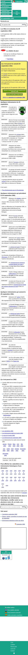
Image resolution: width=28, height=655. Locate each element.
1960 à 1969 (2, 479)
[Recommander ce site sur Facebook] (3, 559)
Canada (5, 73)
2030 (7, 485)
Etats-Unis (16, 361)
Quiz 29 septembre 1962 (16, 13)
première (10, 350)
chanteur (18, 198)
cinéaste (18, 134)
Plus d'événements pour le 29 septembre (13, 190)
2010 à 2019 (23, 479)
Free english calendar (13, 610)
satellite (5, 75)
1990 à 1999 (15, 479)
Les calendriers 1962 (7, 431)
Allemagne (4, 257)
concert (4, 181)
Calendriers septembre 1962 (9, 514)
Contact (13, 650)
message (24, 492)
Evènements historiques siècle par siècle (13, 520)
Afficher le (14, 97)
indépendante (7, 415)
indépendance (12, 273)
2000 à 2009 (19, 479)
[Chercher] (25, 24)
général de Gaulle (15, 247)
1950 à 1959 (23, 472)
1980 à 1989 (11, 479)
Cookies (13, 644)
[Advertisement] (19, 6)
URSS (8, 361)
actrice (18, 237)
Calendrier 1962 (20, 524)
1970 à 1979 (7, 479)
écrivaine (16, 162)
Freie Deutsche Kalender (14, 612)
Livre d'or (13, 648)
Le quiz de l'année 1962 (8, 435)
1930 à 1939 (15, 472)
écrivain (16, 215)
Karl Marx (10, 59)
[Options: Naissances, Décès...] (23, 24)
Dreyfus (20, 123)
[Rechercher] (26, 1)
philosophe (17, 332)
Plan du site (14, 646)
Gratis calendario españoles (14, 615)
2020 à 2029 (2, 485)
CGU (12, 642)
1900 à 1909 (2, 472)
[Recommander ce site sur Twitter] (6, 559)
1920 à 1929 (11, 472)
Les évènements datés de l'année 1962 (12, 433)
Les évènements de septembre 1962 (11, 437)
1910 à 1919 (7, 472)
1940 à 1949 (19, 472)
